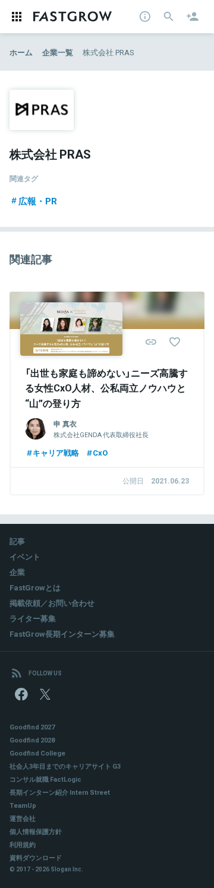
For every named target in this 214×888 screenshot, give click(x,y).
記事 (17, 540)
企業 (17, 571)
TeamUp (23, 805)
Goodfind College (37, 753)
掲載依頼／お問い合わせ (52, 602)
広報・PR (37, 200)
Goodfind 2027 (32, 727)
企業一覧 (57, 52)
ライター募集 (33, 618)
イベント (25, 556)
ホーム (21, 52)
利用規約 (23, 844)
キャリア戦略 (56, 452)
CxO (100, 452)
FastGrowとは (35, 587)
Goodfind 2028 (32, 740)
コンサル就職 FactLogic (45, 779)
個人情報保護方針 (36, 831)
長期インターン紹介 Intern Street (60, 792)
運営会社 (23, 818)
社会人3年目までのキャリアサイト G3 (65, 766)
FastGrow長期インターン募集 (62, 633)
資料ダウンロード (36, 857)
